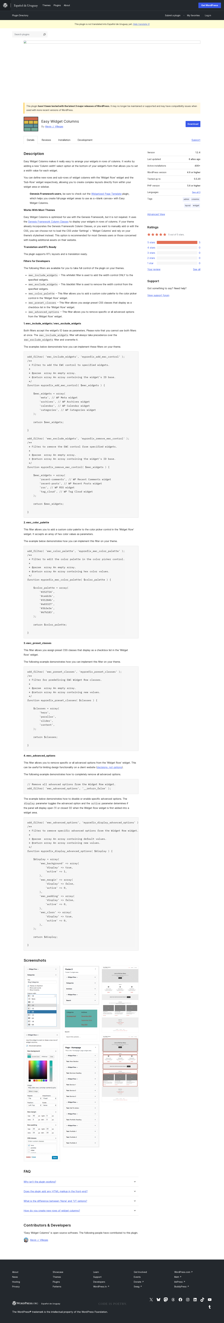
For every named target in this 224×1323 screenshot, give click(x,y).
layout (187, 205)
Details (30, 139)
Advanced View (156, 214)
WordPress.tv (101, 1286)
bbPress (179, 1281)
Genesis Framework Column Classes (48, 221)
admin (186, 199)
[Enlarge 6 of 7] (134, 969)
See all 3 (196, 192)
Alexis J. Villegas (54, 126)
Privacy (16, 1286)
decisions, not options (109, 767)
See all (196, 269)
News (15, 1277)
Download (193, 124)
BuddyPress (181, 1286)
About (15, 1272)
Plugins (56, 1281)
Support (196, 139)
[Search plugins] (44, 34)
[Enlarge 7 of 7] (134, 1039)
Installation (64, 139)
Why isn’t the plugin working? (40, 1181)
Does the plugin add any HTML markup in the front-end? (56, 1191)
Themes (57, 1277)
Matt (177, 1277)
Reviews (46, 139)
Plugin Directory (20, 15)
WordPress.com (183, 1272)
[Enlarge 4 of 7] (95, 1011)
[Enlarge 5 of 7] (95, 1048)
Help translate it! (141, 24)
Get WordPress (209, 5)
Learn (96, 1272)
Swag (138, 1286)
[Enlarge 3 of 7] (95, 969)
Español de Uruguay (50, 1303)
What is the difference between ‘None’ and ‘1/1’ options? (55, 1201)
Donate (139, 1281)
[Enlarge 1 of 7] (56, 969)
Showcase (58, 1272)
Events (137, 1277)
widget (196, 205)
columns (195, 199)
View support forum (158, 295)
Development (85, 139)
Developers (99, 1281)
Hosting (16, 1281)
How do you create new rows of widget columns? (52, 1210)
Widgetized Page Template (106, 193)
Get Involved (140, 1272)
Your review (153, 269)
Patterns (57, 1286)
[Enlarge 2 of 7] (56, 1035)
